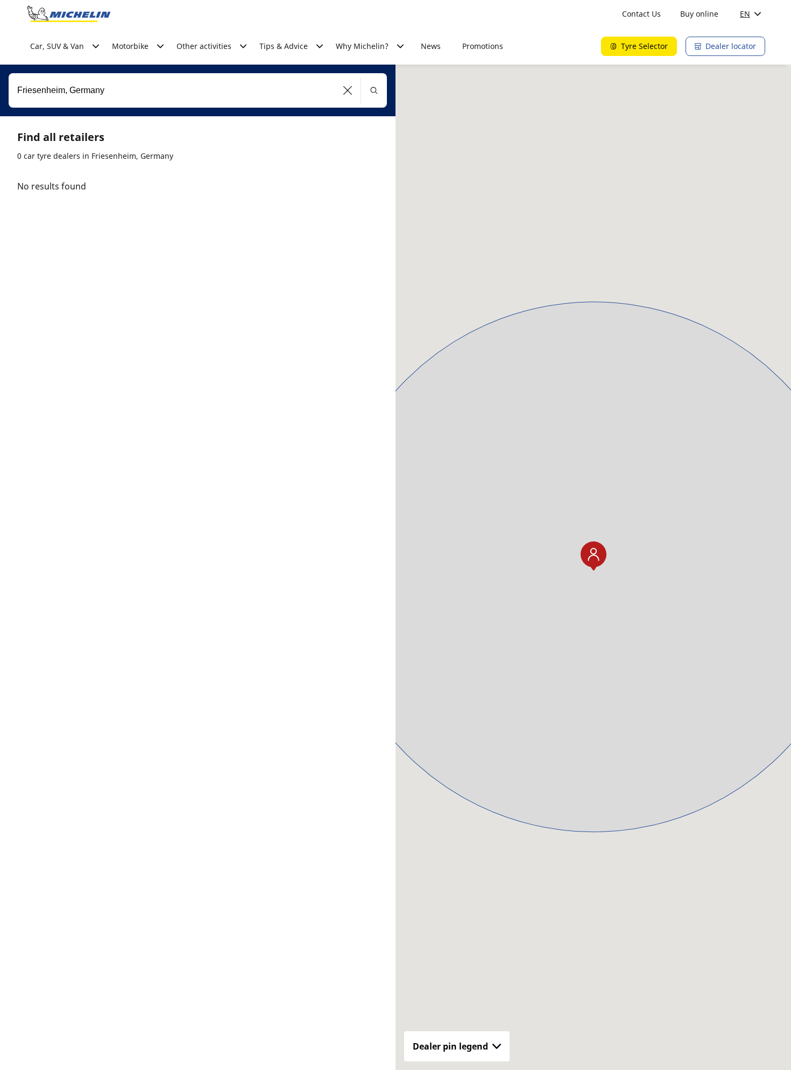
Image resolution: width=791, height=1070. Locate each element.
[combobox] (198, 90)
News (431, 46)
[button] (348, 90)
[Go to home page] (69, 14)
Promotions (482, 46)
